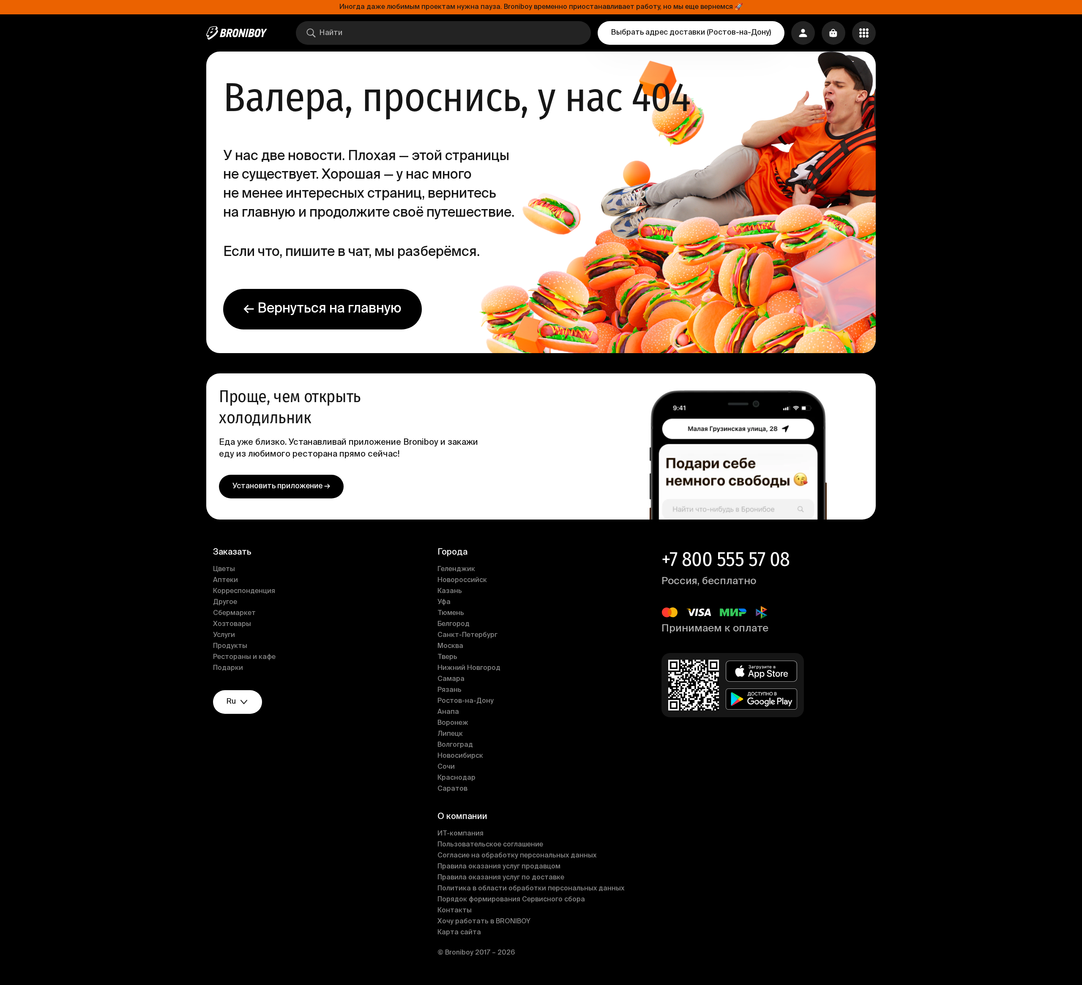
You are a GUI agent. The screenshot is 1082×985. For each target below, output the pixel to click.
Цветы (224, 569)
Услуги (224, 635)
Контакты (454, 910)
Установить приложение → (281, 486)
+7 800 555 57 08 (725, 559)
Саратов (452, 789)
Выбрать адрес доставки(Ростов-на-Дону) (691, 32)
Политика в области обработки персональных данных (530, 888)
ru (231, 701)
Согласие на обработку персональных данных (516, 855)
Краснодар (456, 778)
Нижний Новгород (468, 668)
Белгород (453, 624)
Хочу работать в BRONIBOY (483, 921)
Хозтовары (232, 624)
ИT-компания (460, 833)
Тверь (447, 657)
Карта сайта (459, 932)
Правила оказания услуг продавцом (498, 866)
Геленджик (456, 569)
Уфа (444, 602)
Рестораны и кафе (244, 657)
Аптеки (225, 580)
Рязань (449, 690)
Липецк (450, 734)
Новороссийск (462, 580)
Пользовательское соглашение (490, 844)
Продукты (230, 646)
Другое (225, 602)
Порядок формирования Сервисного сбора (511, 899)
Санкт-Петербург (467, 635)
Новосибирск (460, 756)
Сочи (446, 767)
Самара (450, 679)
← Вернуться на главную (322, 309)
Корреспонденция (244, 591)
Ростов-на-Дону (465, 701)
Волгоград (455, 745)
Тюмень (450, 613)
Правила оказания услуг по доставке (500, 877)
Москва (450, 646)
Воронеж (452, 723)
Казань (449, 591)
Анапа (448, 712)
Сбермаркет (234, 613)
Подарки (228, 668)
